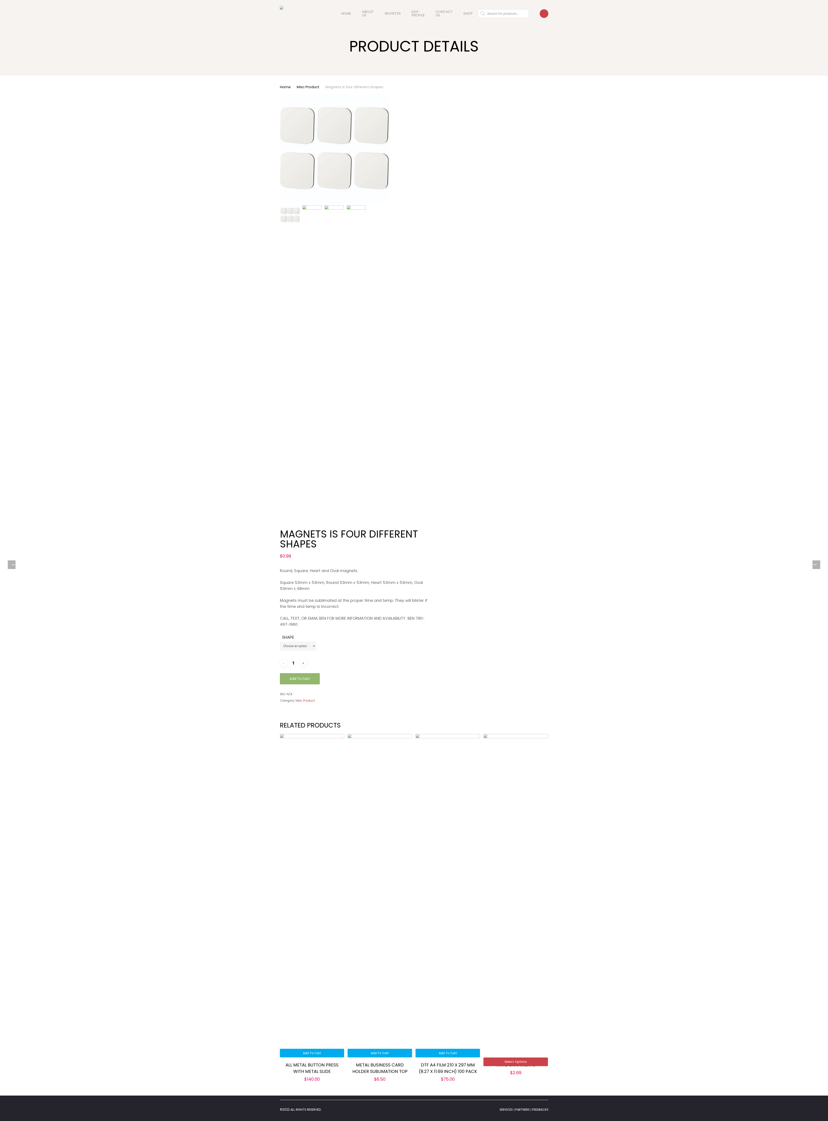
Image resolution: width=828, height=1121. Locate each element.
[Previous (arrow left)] (13, 565)
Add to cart (300, 678)
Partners (522, 1109)
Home (285, 87)
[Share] (814, 4)
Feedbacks (539, 1109)
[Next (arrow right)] (815, 565)
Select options (516, 1062)
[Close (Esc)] (823, 4)
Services (506, 1109)
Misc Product (308, 87)
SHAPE (288, 637)
